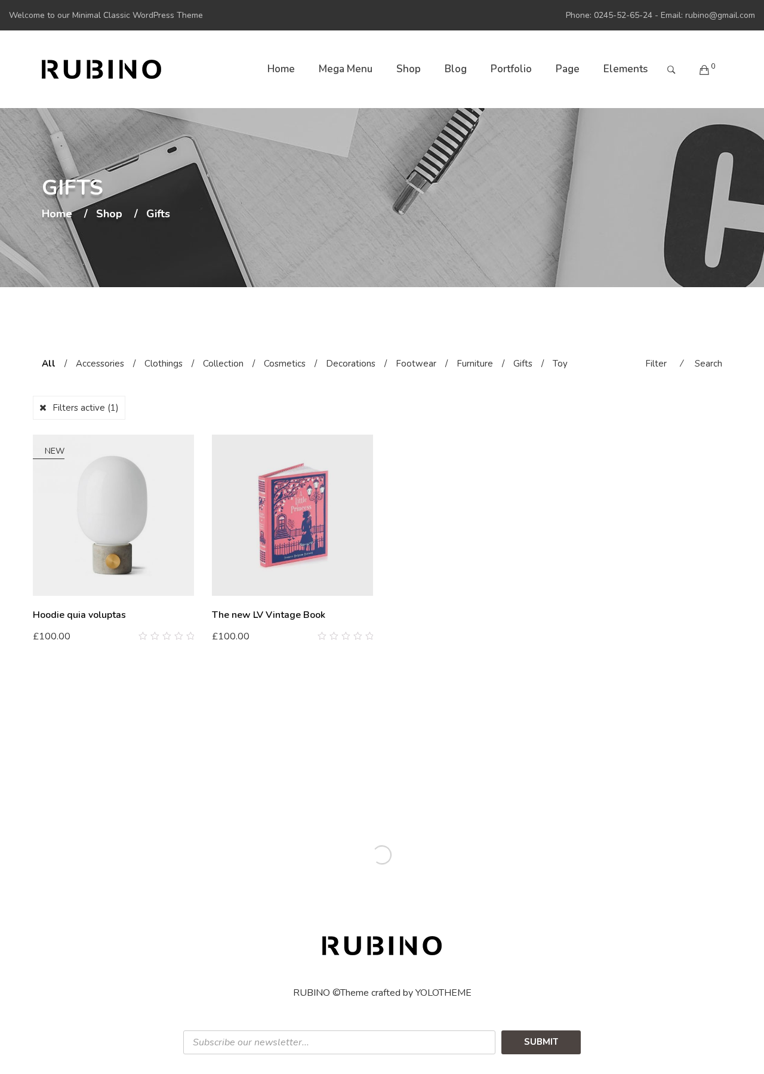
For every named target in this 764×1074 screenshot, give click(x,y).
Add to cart (62, 636)
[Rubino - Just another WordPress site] (101, 69)
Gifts (522, 364)
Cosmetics (285, 364)
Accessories (100, 364)
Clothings (163, 364)
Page (568, 69)
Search (708, 364)
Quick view (189, 636)
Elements (625, 69)
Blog (456, 69)
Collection (223, 364)
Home (281, 69)
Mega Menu (345, 69)
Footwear (416, 364)
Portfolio (511, 69)
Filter (656, 364)
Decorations (350, 364)
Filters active (86, 408)
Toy (560, 364)
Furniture (475, 364)
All (49, 364)
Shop (408, 69)
